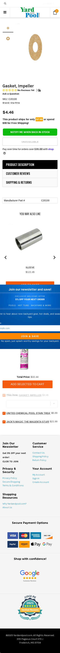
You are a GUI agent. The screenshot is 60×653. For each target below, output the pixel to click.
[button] (10, 90)
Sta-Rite (15, 102)
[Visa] (12, 535)
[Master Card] (24, 535)
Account (47, 4)
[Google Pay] (47, 544)
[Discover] (47, 535)
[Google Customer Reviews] (29, 575)
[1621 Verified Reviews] (30, 620)
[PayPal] (12, 544)
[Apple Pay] (35, 544)
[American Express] (35, 535)
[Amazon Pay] (24, 544)
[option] (36, 47)
